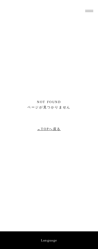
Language (49, 240)
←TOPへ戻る (49, 129)
